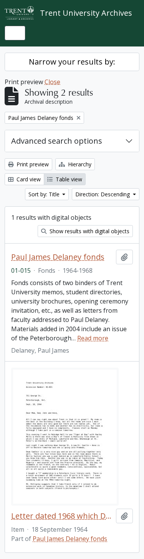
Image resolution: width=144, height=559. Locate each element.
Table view (68, 179)
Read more (92, 338)
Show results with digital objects (88, 231)
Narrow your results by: (72, 61)
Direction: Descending (103, 194)
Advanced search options (56, 141)
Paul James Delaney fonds (57, 257)
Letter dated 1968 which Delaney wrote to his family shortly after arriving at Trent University (62, 516)
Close (52, 82)
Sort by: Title (44, 194)
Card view (28, 179)
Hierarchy (78, 164)
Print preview (32, 164)
